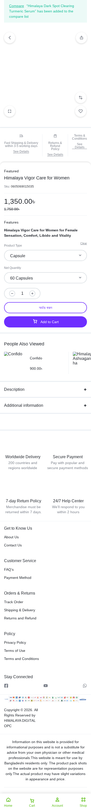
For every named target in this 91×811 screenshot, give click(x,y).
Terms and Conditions (21, 659)
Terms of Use (14, 651)
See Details (21, 151)
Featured (11, 171)
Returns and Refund (20, 618)
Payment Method (17, 578)
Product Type (13, 245)
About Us (11, 537)
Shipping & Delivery (19, 610)
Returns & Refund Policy (55, 146)
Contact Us (13, 545)
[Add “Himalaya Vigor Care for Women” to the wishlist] (80, 111)
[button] (81, 37)
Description (14, 389)
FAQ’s (9, 569)
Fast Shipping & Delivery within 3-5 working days (21, 144)
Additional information (23, 405)
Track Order (13, 602)
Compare (16, 6)
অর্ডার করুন (45, 308)
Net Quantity (12, 268)
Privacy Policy (15, 642)
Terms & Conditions (79, 137)
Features (11, 222)
